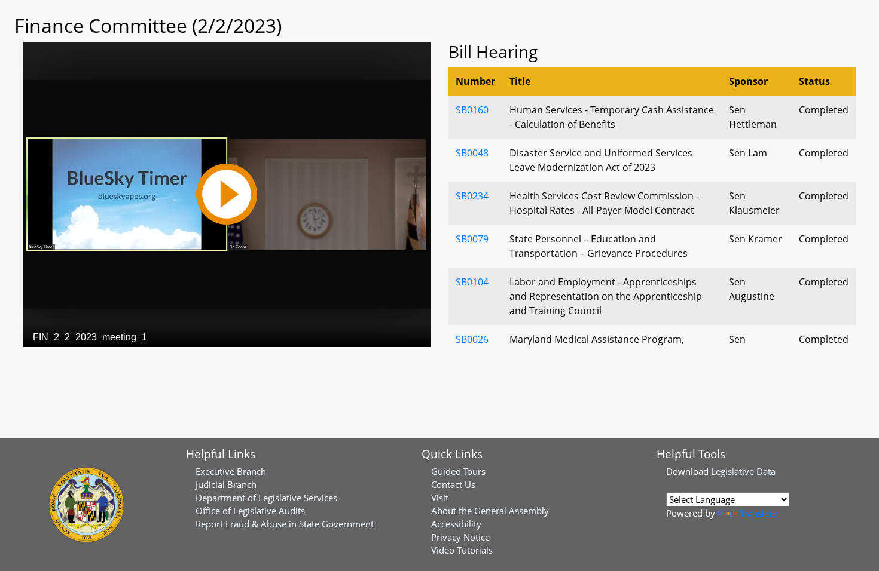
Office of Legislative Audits (250, 511)
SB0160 (472, 109)
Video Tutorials (462, 550)
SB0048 (472, 152)
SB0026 (472, 339)
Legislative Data (743, 471)
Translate (758, 513)
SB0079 (472, 238)
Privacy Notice (460, 537)
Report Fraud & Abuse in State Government (285, 524)
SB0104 (472, 281)
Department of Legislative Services (266, 498)
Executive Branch (231, 471)
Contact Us (453, 484)
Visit (439, 498)
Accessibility (456, 524)
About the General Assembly (490, 511)
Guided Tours (458, 471)
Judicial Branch (226, 484)
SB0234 (472, 195)
